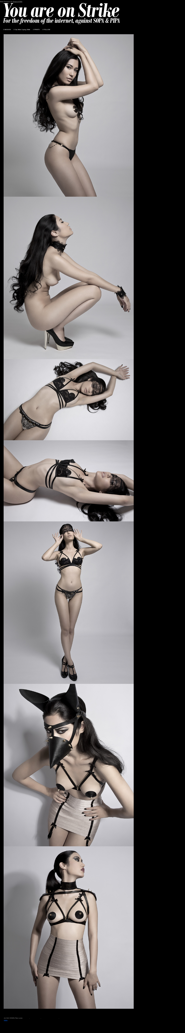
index (6, 1020)
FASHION (26, 1018)
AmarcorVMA (17, 1)
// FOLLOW (46, 29)
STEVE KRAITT (32, 1010)
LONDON (63, 1018)
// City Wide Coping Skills (22, 29)
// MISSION (7, 29)
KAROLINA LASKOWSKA (121, 1014)
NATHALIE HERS (18, 1010)
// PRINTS (36, 29)
